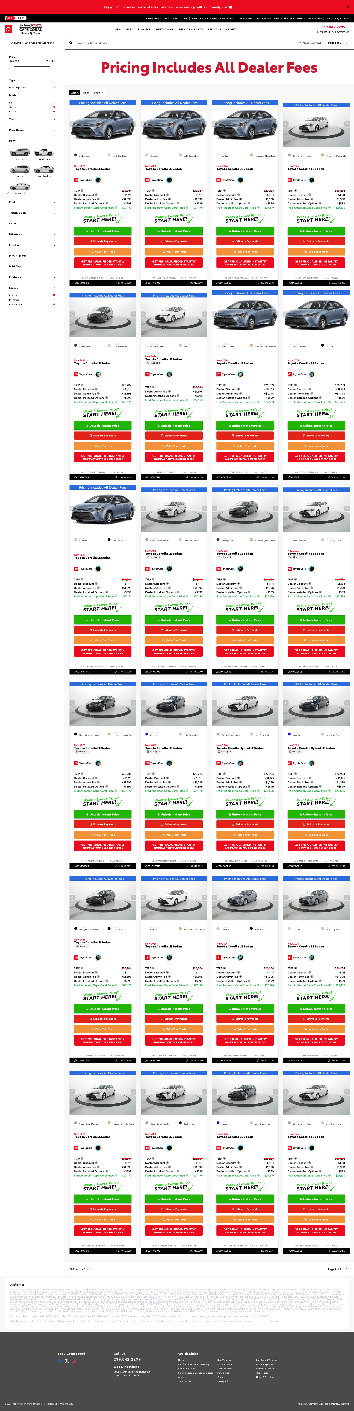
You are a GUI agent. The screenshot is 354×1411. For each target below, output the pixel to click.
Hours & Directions (333, 32)
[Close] (347, 7)
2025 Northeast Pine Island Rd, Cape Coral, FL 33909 (317, 18)
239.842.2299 (157, 18)
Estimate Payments (104, 241)
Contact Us (82, 282)
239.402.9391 (204, 18)
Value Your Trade (105, 251)
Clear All (74, 92)
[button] (133, 124)
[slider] (11, 66)
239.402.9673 (251, 18)
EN (12, 18)
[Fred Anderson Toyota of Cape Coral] (30, 29)
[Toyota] (8, 29)
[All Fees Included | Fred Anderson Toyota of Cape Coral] (209, 67)
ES (23, 18)
